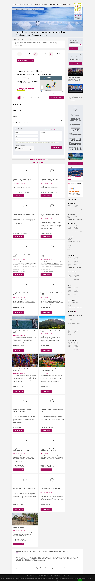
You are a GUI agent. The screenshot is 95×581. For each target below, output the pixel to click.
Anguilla (69, 273)
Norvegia (76, 287)
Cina (68, 261)
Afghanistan (70, 257)
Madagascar (70, 228)
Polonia (75, 288)
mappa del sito (25, 551)
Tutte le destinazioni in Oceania (74, 323)
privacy (65, 551)
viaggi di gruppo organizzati (49, 43)
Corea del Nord (71, 262)
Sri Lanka (76, 346)
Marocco (76, 216)
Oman (75, 304)
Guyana (69, 334)
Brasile (69, 331)
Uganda (75, 206)
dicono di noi (33, 0)
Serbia (75, 293)
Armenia (69, 258)
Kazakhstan (76, 257)
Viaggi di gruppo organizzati (22, 39)
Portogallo (76, 290)
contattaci (18, 551)
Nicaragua (76, 276)
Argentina (69, 330)
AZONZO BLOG (75, 163)
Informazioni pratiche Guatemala (25, 88)
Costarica (69, 275)
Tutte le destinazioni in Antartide (74, 241)
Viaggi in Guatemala (32, 39)
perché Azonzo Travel (22, 0)
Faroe (69, 293)
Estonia (69, 291)
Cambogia (70, 343)
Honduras (70, 277)
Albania (69, 287)
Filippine (69, 345)
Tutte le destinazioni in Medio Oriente (75, 307)
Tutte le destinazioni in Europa (73, 296)
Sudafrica (76, 228)
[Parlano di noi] (75, 128)
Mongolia (76, 261)
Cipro (69, 288)
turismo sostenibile (56, 0)
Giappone (69, 264)
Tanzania (76, 205)
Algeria (69, 216)
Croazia (69, 290)
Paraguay (76, 330)
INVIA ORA (56, 147)
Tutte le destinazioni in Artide (73, 251)
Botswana (69, 227)
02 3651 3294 (78, 0)
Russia (75, 262)
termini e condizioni (53, 551)
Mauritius (69, 229)
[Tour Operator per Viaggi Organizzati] (78, 13)
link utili (39, 551)
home (14, 0)
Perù (75, 331)
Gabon (69, 205)
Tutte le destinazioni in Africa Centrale (75, 209)
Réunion (75, 227)
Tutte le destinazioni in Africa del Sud (75, 231)
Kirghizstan (76, 258)
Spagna (75, 294)
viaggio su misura (27, 43)
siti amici (45, 551)
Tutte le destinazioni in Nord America (75, 315)
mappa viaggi (33, 551)
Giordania (76, 302)
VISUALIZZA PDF (56, 97)
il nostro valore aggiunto (43, 0)
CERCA (73, 48)
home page (14, 39)
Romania (76, 291)
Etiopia (69, 217)
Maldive (75, 260)
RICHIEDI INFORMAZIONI (25, 60)
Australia (69, 321)
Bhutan (69, 260)
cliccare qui (41, 580)
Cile (68, 332)
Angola (69, 225)
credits (60, 551)
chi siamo (69, 0)
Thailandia (76, 349)
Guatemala (70, 276)
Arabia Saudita (71, 302)
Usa (68, 313)
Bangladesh (70, 342)
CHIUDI (79, 580)
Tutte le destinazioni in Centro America (75, 281)
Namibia (76, 225)
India (69, 346)
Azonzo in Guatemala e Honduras (50, 91)
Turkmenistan (77, 347)
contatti (64, 0)
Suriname (76, 332)
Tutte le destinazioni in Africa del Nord (75, 219)
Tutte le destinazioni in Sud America (74, 336)
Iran (68, 265)
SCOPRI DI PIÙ (75, 63)
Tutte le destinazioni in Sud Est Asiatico (75, 351)
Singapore (76, 345)
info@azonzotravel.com (57, 129)
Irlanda (69, 294)
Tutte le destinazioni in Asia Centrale (74, 267)
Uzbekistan (76, 264)
